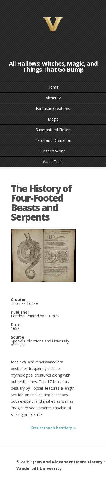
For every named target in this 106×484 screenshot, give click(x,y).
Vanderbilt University (39, 468)
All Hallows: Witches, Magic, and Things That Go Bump (53, 66)
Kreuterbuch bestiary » (53, 427)
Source (17, 337)
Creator (18, 300)
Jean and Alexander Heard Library (67, 461)
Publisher (20, 312)
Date (15, 325)
